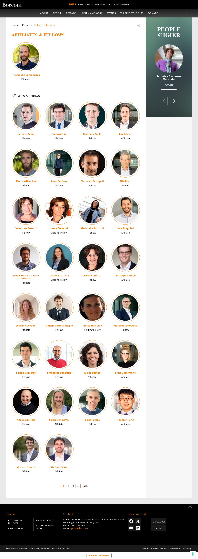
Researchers (15, 528)
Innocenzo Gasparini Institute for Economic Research (103, 4)
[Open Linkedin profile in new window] (138, 528)
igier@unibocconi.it (79, 528)
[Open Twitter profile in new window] (138, 521)
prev (163, 101)
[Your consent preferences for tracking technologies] (193, 554)
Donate (153, 13)
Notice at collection (99, 555)
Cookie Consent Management (166, 548)
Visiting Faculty (45, 520)
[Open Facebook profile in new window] (131, 521)
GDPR (145, 548)
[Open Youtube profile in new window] (131, 528)
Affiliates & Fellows (44, 25)
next (174, 101)
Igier (72, 4)
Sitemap (187, 548)
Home (15, 25)
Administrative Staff (45, 527)
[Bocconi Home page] (12, 4)
